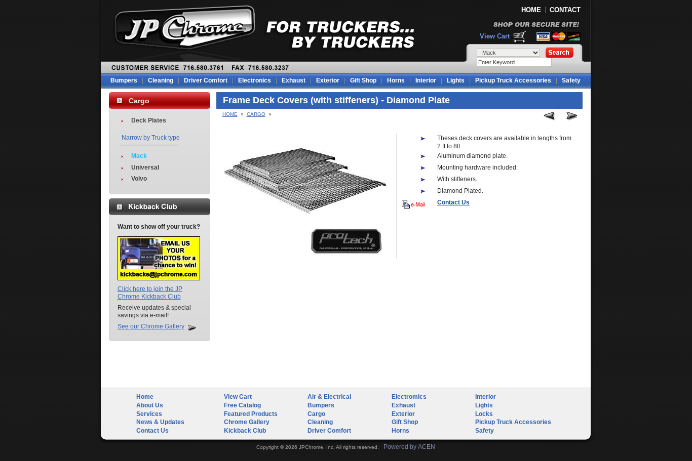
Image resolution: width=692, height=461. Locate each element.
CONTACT (565, 10)
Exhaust (293, 80)
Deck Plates (148, 120)
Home (230, 114)
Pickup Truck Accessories (513, 80)
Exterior (327, 80)
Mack (139, 155)
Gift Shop (363, 80)
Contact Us (152, 430)
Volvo (139, 178)
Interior (425, 80)
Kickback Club (245, 430)
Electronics (254, 80)
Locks (484, 413)
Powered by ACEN (409, 446)
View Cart (495, 36)
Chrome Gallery (247, 422)
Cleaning (160, 80)
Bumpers (123, 80)
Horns (396, 80)
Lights (456, 80)
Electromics (409, 396)
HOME (531, 10)
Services (149, 413)
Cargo (256, 114)
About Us (149, 405)
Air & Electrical (329, 396)
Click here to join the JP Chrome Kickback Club (150, 293)
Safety (571, 80)
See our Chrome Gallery (151, 326)
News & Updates (160, 422)
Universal (145, 167)
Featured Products (251, 413)
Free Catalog (242, 405)
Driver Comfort (205, 80)
